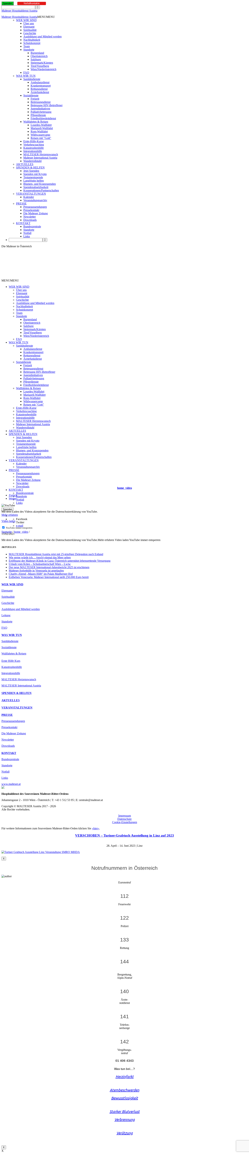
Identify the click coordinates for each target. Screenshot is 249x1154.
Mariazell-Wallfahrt (42, 128)
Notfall (27, 233)
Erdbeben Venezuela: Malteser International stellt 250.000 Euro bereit (49, 577)
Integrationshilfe (32, 151)
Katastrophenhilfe (33, 147)
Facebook (21, 519)
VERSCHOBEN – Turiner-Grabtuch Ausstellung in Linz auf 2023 (124, 835)
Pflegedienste (38, 115)
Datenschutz (124, 818)
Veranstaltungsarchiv (35, 200)
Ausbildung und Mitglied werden (42, 36)
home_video (21, 531)
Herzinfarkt (125, 1076)
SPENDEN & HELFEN (30, 167)
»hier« (95, 828)
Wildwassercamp (40, 134)
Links (26, 236)
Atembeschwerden (124, 1090)
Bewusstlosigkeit (124, 1098)
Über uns (28, 23)
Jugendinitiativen (40, 108)
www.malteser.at (11, 784)
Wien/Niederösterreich (43, 69)
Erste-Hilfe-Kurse (33, 141)
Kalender (28, 197)
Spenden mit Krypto (35, 174)
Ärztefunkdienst (40, 92)
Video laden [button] (8, 521)
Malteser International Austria (40, 157)
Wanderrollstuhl (32, 160)
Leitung (5, 615)
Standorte (28, 49)
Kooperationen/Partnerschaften (41, 190)
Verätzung (124, 1133)
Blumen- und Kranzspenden (39, 183)
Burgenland (37, 52)
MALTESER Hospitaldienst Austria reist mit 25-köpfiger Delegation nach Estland (56, 554)
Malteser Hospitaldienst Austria (19, 10)
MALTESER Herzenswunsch (40, 154)
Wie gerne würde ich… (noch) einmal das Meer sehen (40, 557)
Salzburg (36, 59)
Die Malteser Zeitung (35, 213)
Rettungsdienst (39, 88)
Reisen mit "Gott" (41, 138)
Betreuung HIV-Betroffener (47, 105)
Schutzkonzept (31, 43)
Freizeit (35, 98)
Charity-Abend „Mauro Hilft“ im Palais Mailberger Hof (41, 573)
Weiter (12, 498)
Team (26, 46)
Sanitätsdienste (31, 79)
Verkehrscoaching (33, 144)
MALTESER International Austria (21, 685)
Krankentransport (41, 85)
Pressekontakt (31, 210)
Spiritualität (29, 29)
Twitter (20, 522)
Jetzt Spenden (31, 170)
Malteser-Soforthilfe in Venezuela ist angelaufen (36, 570)
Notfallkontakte (32, 3)
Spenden (7, 3)
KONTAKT (23, 223)
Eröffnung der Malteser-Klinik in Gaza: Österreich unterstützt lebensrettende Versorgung (59, 560)
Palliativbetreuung (41, 111)
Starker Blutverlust (125, 1111)
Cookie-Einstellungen (124, 822)
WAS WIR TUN (26, 75)
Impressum (124, 815)
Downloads (30, 219)
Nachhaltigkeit (31, 39)
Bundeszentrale (32, 226)
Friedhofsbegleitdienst (43, 118)
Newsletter (29, 216)
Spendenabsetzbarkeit (35, 187)
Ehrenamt (28, 26)
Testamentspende (33, 177)
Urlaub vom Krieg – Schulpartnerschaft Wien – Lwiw (40, 564)
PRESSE (21, 203)
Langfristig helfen (33, 180)
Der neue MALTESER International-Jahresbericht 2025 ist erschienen (49, 567)
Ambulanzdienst (40, 82)
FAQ (26, 72)
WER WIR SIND (26, 20)
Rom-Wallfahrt (39, 131)
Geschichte (29, 33)
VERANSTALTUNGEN (31, 193)
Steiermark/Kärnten (42, 62)
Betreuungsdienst (40, 102)
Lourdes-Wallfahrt (41, 124)
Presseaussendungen (35, 206)
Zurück (13, 495)
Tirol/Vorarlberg (40, 66)
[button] (46, 16)
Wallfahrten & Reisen (35, 121)
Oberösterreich (39, 56)
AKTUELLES (24, 164)
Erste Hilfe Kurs (10, 660)
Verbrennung (124, 1119)
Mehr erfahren (9, 514)
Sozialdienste (30, 95)
